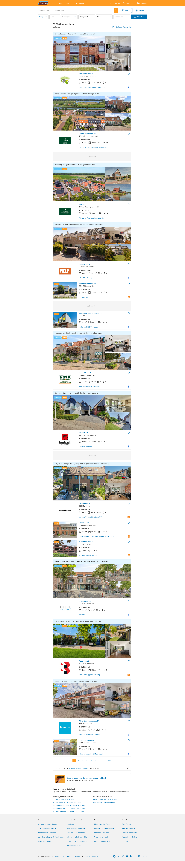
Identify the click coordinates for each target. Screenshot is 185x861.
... (104, 760)
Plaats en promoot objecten (104, 828)
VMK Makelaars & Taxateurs (89, 386)
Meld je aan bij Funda (102, 824)
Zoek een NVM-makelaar (47, 833)
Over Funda (126, 824)
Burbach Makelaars (86, 446)
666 (109, 760)
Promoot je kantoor (101, 833)
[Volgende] (116, 760)
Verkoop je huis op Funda (47, 824)
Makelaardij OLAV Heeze (88, 327)
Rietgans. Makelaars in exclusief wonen (93, 147)
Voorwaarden (68, 856)
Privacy (58, 856)
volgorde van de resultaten (79, 768)
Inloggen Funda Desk (102, 841)
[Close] (127, 768)
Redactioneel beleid (129, 837)
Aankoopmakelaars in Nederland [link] (105, 799)
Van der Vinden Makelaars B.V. (90, 517)
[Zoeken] (116, 10)
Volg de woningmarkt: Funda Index (51, 837)
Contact (125, 841)
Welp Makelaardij (85, 278)
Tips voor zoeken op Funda (77, 841)
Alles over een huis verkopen (77, 833)
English (144, 856)
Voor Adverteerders (129, 833)
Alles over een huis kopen (76, 828)
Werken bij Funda (128, 828)
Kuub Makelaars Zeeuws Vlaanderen (92, 87)
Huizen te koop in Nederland (63, 799)
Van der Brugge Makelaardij (89, 675)
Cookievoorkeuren (91, 856)
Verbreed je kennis (101, 837)
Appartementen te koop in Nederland (67, 802)
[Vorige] (67, 760)
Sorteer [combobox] (123, 27)
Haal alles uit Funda (74, 845)
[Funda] (43, 3)
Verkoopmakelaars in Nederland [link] (105, 802)
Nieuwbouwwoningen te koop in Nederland (69, 805)
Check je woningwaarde (47, 828)
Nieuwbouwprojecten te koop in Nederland (69, 808)
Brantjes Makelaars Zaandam (89, 735)
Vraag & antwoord (44, 841)
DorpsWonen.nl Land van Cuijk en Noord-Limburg (97, 536)
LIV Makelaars (84, 297)
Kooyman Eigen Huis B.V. (88, 555)
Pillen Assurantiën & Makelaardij (91, 754)
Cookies (78, 856)
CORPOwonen (84, 615)
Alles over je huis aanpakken (77, 837)
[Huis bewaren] (128, 73)
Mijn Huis (70, 824)
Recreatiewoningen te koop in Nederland (68, 811)
